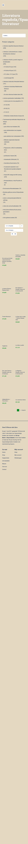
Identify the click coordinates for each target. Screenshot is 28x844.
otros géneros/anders (8, 217)
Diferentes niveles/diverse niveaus (13, 116)
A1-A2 (5, 105)
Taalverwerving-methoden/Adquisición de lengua (14, 120)
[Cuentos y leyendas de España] (21, 246)
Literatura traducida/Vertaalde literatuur (13, 81)
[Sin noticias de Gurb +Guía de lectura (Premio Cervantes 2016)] (7, 248)
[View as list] (15, 233)
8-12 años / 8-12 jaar (9, 74)
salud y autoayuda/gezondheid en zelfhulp (12, 199)
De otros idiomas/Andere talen (12, 94)
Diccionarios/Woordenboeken (11, 188)
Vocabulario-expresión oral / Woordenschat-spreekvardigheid (12, 168)
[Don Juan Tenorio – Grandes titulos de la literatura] (7, 360)
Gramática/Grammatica (10, 163)
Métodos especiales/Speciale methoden (11, 141)
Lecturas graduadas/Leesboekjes (12, 98)
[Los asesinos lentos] (21, 389)
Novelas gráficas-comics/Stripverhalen (13, 192)
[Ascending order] (21, 225)
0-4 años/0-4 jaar (8, 67)
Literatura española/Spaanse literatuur (13, 46)
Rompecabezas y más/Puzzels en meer (13, 181)
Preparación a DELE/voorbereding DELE (13, 149)
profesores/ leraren (9, 155)
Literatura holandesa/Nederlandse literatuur (13, 87)
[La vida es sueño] (21, 335)
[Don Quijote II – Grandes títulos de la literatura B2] (21, 277)
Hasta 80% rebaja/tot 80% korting (13, 174)
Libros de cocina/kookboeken (11, 206)
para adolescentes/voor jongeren (12, 130)
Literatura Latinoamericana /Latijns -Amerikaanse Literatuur (12, 53)
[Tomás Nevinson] (7, 306)
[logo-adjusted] (11, 3)
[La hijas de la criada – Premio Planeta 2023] (21, 306)
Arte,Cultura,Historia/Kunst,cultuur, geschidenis (12, 211)
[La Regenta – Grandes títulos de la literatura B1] (21, 360)
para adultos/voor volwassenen (12, 136)
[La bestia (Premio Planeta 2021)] (7, 278)
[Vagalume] (7, 335)
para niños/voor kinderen (10, 126)
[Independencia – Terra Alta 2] (7, 389)
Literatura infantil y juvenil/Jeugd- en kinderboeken (13, 61)
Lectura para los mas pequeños (12, 101)
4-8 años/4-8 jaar (8, 70)
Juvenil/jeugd (7, 78)
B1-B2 (5, 108)
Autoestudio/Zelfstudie (10, 159)
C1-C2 (5, 112)
